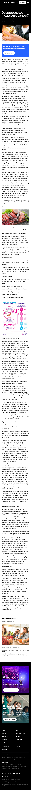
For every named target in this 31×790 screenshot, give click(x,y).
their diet (4, 559)
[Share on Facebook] (8, 20)
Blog (16, 730)
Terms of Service (15, 779)
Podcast (4, 749)
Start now (5, 743)
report (10, 61)
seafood (7, 573)
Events (4, 733)
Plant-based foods (14, 580)
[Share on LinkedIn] (12, 20)
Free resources (20, 733)
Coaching (4, 739)
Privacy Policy (5, 779)
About (3, 730)
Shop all (17, 736)
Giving (17, 749)
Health (5, 9)
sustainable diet (15, 73)
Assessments (19, 743)
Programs (5, 736)
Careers (18, 746)
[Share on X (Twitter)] (3, 20)
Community (18, 739)
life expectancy (16, 604)
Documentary (6, 746)
